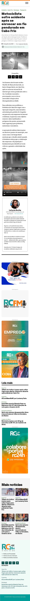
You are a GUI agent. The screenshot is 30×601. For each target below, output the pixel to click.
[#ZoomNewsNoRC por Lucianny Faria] (21, 492)
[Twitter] (13, 76)
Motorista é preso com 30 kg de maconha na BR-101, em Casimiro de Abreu (14, 422)
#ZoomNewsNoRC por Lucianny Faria (14, 398)
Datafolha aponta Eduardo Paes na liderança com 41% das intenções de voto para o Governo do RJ (14, 405)
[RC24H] (6, 3)
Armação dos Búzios (7, 410)
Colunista (4, 396)
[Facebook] (9, 76)
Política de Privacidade (9, 553)
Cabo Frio (10, 10)
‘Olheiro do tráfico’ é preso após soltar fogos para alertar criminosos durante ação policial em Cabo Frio (15, 391)
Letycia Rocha (15, 210)
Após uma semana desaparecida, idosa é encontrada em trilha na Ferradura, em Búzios (15, 414)
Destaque (16, 10)
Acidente (4, 10)
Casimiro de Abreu (6, 419)
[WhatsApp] (20, 76)
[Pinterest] (16, 76)
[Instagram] (6, 563)
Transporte (23, 10)
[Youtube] (17, 563)
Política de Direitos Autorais (10, 557)
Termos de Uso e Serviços (10, 555)
